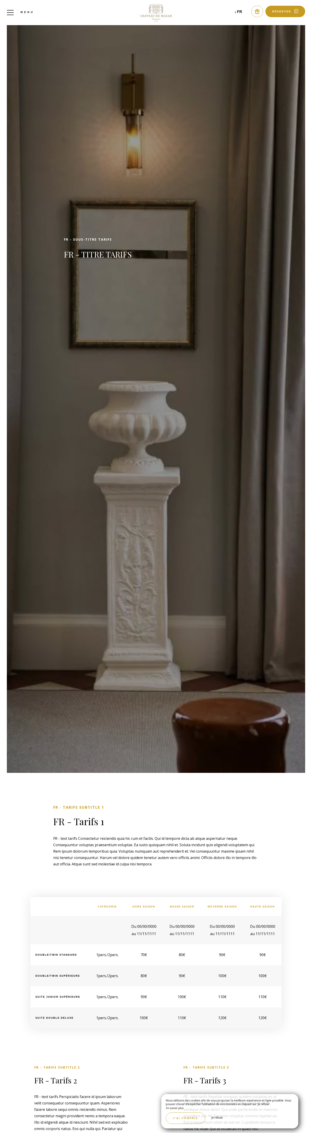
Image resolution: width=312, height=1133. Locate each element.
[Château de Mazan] (156, 12)
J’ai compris (185, 1118)
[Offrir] (257, 11)
